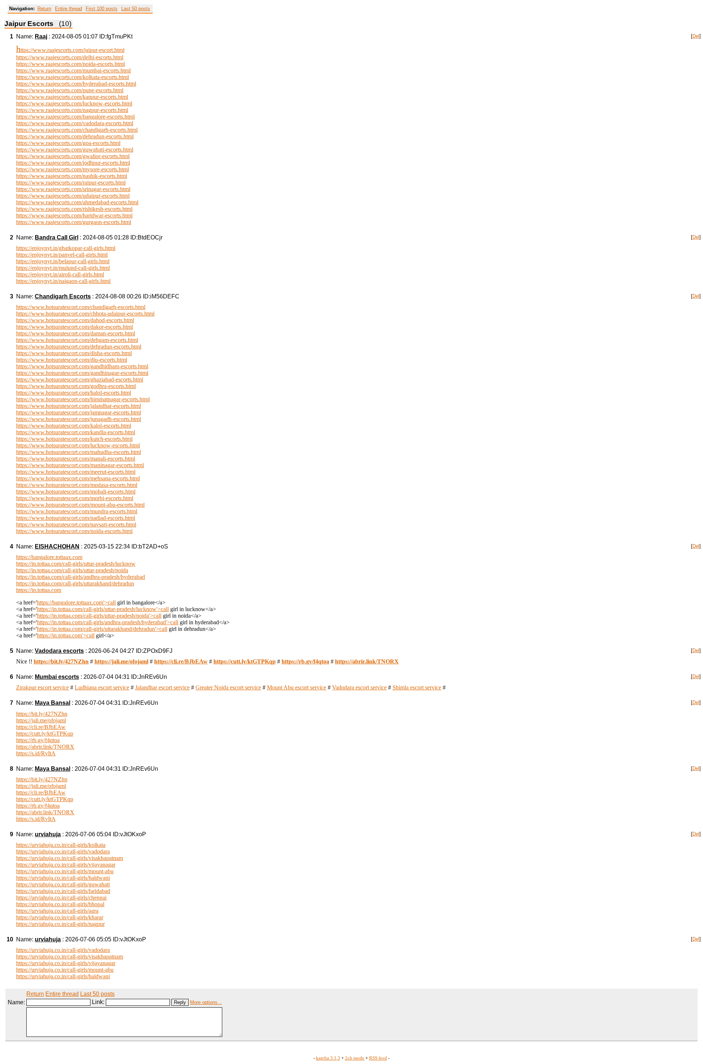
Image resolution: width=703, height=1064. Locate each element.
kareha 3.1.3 (328, 1058)
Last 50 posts (135, 8)
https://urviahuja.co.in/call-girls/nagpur (60, 924)
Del (695, 36)
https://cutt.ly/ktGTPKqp (44, 733)
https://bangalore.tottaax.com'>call (76, 602)
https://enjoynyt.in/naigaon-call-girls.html (63, 281)
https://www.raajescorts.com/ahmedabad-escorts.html (77, 202)
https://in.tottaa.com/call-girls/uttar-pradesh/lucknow (75, 564)
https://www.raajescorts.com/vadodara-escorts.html (74, 123)
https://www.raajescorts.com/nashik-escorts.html (71, 176)
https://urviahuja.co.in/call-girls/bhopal (60, 904)
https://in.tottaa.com (38, 590)
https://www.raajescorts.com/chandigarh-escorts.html (77, 130)
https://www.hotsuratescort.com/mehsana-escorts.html (78, 478)
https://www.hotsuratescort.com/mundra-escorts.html (76, 511)
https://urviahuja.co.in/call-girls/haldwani (63, 878)
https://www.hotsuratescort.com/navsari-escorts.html (76, 524)
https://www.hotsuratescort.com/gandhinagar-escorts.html (82, 373)
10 (10, 939)
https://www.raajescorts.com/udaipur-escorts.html (73, 196)
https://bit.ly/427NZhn (41, 714)
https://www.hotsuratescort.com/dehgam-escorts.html (77, 340)
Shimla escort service (417, 687)
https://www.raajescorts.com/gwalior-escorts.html (73, 156)
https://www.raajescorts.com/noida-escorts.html (70, 64)
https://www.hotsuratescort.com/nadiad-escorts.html (75, 518)
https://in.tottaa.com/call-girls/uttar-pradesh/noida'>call (99, 616)
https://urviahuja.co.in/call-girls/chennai (61, 897)
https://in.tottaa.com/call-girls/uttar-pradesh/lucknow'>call (103, 609)
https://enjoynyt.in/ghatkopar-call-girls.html (65, 248)
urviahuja (48, 834)
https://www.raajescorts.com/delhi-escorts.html (69, 57)
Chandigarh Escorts (63, 296)
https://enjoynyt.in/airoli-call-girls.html (60, 274)
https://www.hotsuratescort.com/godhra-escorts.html (76, 386)
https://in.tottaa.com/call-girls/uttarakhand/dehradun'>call (102, 629)
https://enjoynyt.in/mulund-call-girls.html (63, 268)
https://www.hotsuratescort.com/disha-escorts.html (74, 353)
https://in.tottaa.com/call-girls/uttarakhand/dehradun (75, 583)
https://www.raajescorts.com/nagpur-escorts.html (72, 110)
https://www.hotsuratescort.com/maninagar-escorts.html (80, 465)
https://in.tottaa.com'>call (65, 635)
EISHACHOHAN (57, 546)
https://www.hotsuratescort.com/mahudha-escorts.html (78, 452)
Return (44, 8)
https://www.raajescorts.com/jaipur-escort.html (70, 50)
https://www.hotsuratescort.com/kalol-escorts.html (73, 426)
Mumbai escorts (57, 677)
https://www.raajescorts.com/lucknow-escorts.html (74, 103)
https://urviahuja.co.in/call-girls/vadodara (63, 851)
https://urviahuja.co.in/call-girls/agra (57, 911)
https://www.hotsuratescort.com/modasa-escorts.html (76, 485)
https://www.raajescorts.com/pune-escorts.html (69, 90)
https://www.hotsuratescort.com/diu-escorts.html (71, 360)
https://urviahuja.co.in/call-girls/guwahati (63, 884)
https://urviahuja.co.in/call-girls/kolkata (60, 845)
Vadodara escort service (359, 687)
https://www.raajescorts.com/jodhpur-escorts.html (73, 163)
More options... (206, 1002)
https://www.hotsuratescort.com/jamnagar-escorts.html (78, 412)
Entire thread (68, 8)
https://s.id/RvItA (36, 753)
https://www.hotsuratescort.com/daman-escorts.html (75, 333)
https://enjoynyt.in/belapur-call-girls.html (62, 261)
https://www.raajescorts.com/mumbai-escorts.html (73, 70)
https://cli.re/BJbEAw (41, 727)
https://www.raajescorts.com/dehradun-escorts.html (75, 136)
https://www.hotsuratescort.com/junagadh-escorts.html (78, 419)
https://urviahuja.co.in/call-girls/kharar (59, 917)
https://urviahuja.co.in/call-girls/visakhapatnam (69, 858)
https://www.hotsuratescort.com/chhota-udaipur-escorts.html (85, 313)
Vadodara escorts (59, 651)
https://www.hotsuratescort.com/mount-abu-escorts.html (80, 505)
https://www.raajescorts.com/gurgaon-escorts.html (73, 222)
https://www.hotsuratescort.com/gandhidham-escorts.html (82, 366)
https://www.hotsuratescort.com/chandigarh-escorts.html (80, 307)
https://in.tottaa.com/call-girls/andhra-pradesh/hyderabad (80, 577)
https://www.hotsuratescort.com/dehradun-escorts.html (78, 346)
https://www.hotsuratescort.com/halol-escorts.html (73, 393)
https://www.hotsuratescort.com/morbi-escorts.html (74, 498)
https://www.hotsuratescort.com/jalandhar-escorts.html (78, 406)
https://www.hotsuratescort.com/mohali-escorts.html (75, 491)
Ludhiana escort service (102, 687)
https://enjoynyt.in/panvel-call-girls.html (62, 255)
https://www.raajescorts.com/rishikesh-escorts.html (74, 209)
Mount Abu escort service (296, 687)
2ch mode (354, 1058)
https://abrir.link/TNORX (45, 747)
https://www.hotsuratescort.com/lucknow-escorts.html (78, 445)
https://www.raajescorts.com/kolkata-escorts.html (72, 77)
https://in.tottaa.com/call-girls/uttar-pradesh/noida (72, 570)
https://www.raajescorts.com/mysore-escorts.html (72, 169)
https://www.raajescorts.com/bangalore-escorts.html (75, 117)
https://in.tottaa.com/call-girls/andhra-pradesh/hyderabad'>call (107, 622)
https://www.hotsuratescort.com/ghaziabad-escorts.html (79, 379)
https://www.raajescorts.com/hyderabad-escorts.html (76, 84)
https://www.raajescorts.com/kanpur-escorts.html (72, 97)
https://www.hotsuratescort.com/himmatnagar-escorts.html (83, 399)
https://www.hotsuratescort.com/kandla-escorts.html (75, 432)
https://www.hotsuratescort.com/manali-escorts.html (75, 458)
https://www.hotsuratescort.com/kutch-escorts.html (74, 439)
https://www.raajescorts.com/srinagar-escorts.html (73, 189)
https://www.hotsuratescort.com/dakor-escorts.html (74, 327)
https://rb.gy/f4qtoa (38, 740)
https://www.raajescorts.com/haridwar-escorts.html (74, 215)
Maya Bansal (52, 703)
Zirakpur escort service (42, 687)
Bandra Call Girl (56, 237)
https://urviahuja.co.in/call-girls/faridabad (63, 891)
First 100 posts (102, 8)
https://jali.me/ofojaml (41, 720)
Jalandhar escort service (162, 687)
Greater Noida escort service (228, 687)
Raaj (41, 36)
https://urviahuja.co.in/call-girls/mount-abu (65, 871)
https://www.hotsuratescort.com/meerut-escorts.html (75, 472)
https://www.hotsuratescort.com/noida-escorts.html (74, 531)
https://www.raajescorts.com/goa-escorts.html (68, 143)
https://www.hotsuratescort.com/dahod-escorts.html (75, 320)
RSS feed (378, 1058)
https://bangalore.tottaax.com (49, 557)
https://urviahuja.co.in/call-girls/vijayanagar (65, 865)
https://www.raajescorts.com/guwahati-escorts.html (74, 149)
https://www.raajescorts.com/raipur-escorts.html (71, 182)
